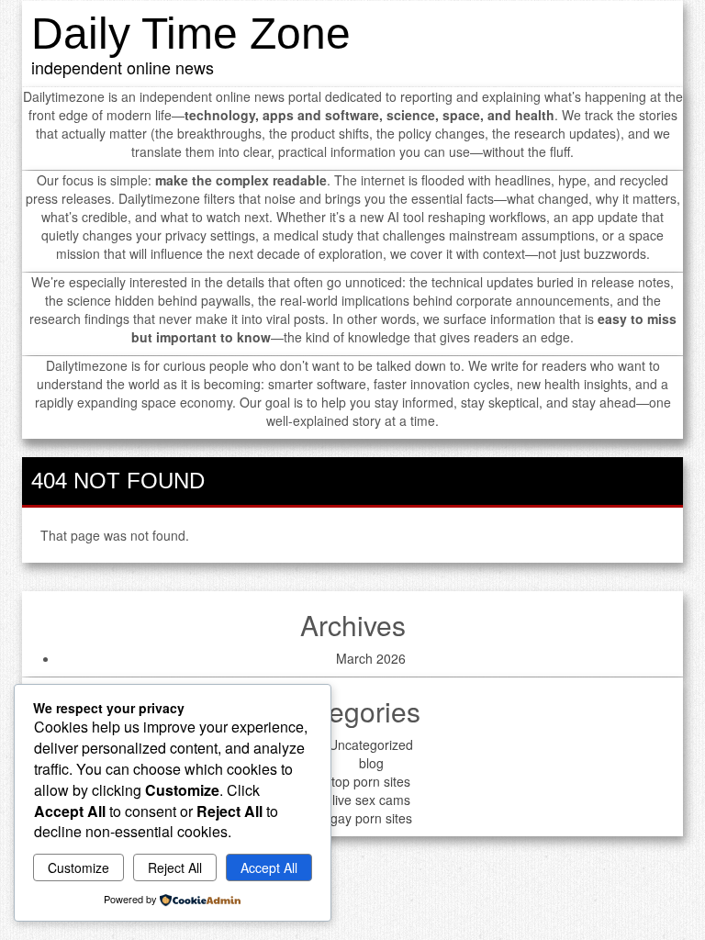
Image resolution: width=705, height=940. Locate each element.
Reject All (175, 867)
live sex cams (371, 799)
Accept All (269, 867)
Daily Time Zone (191, 33)
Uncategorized (371, 744)
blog (371, 763)
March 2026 (371, 658)
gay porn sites (371, 818)
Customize (78, 867)
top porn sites (370, 781)
